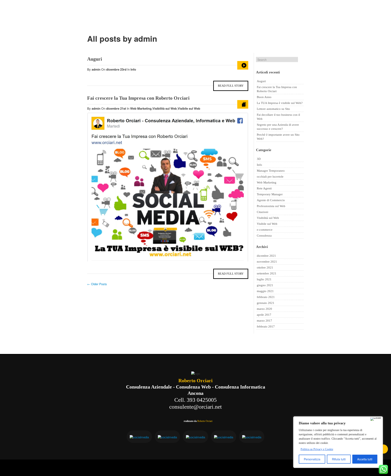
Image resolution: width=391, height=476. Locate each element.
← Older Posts (97, 284)
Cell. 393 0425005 (195, 400)
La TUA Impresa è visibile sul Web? (280, 103)
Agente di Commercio (271, 200)
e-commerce (264, 229)
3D (259, 158)
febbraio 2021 (266, 297)
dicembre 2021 (266, 255)
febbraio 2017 (266, 326)
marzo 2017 (264, 320)
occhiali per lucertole (270, 176)
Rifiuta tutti (339, 459)
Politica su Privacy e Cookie (317, 449)
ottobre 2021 (265, 267)
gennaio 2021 (265, 303)
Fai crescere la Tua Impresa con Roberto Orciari (138, 98)
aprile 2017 (264, 314)
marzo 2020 (264, 308)
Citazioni (262, 212)
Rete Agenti (264, 188)
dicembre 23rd (116, 69)
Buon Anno (264, 97)
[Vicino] (375, 419)
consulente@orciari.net (195, 407)
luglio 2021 (264, 279)
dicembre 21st (116, 108)
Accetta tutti (364, 459)
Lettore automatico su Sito (273, 108)
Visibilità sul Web (164, 108)
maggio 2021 (265, 291)
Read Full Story (231, 85)
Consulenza (264, 235)
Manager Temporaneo (271, 170)
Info (133, 69)
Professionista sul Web (271, 206)
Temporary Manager (270, 194)
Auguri (94, 59)
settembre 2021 (266, 273)
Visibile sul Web (189, 108)
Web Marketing (141, 108)
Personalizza (312, 459)
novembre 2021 (267, 261)
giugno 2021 (265, 285)
